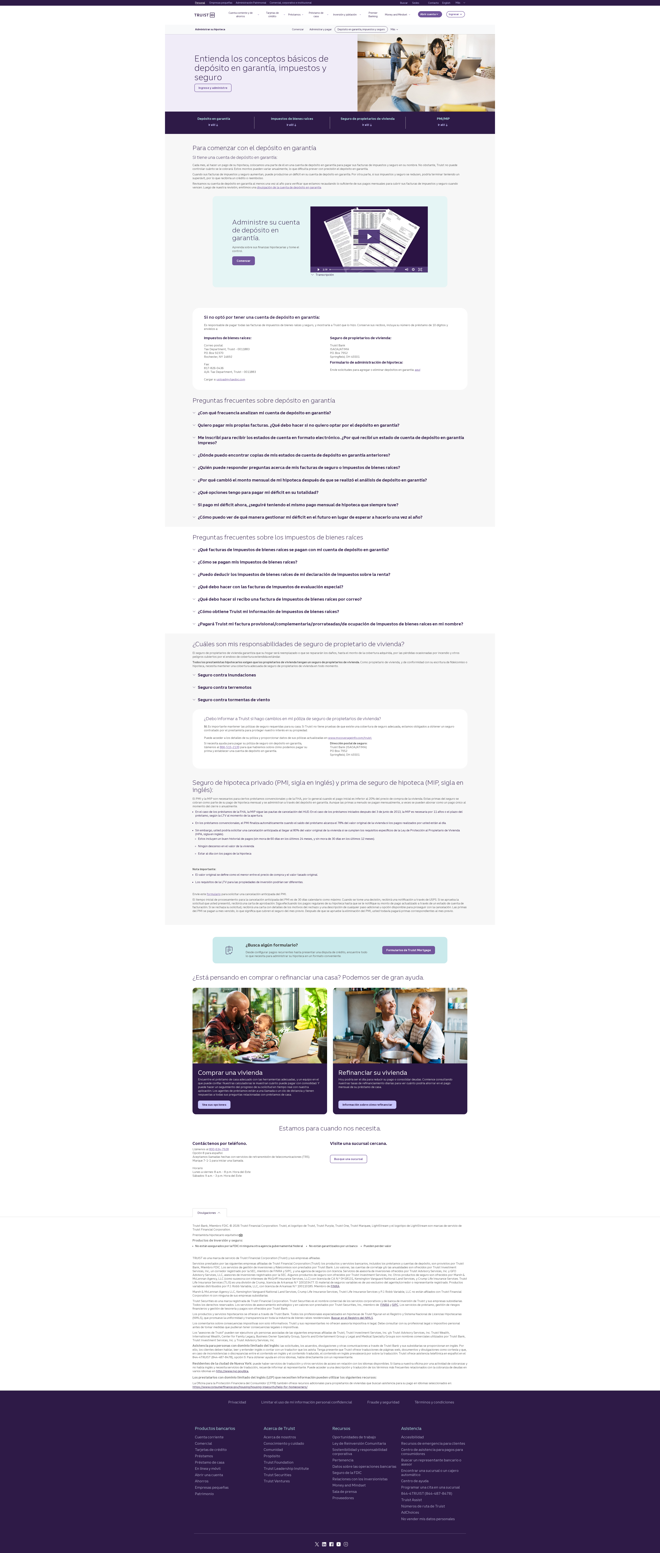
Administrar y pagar (321, 29)
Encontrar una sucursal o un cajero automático (430, 1472)
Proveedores (343, 1498)
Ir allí (214, 125)
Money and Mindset (349, 1485)
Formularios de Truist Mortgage (410, 951)
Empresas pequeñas (212, 1487)
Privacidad (237, 1402)
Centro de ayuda (414, 1481)
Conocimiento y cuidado (284, 1443)
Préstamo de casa (209, 1462)
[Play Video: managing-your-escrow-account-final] (369, 236)
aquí (417, 369)
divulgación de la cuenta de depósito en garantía (289, 187)
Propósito (272, 1456)
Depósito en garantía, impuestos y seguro (361, 29)
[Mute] (406, 269)
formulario (214, 894)
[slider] (366, 269)
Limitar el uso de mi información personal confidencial (306, 1402)
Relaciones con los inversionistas (360, 1479)
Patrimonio (204, 1494)
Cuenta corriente (209, 1437)
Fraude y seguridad (383, 1402)
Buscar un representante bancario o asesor (431, 1462)
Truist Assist (411, 1500)
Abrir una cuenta (209, 1475)
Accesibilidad (412, 1437)
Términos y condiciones (434, 1402)
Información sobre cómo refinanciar (370, 1105)
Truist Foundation (279, 1462)
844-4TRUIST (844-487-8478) (426, 1493)
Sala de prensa (344, 1491)
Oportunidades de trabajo (354, 1437)
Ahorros (201, 1481)
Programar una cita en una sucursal (430, 1487)
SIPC (395, 1304)
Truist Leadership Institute (286, 1468)
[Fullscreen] (420, 269)
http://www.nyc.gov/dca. (232, 1371)
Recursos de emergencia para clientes (433, 1443)
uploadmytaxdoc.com (231, 379)
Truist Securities (277, 1475)
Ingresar (457, 14)
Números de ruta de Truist (423, 1506)
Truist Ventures (277, 1481)
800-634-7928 (219, 1149)
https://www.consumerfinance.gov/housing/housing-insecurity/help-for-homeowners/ (249, 1387)
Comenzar (299, 29)
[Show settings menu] (413, 269)
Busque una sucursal (350, 1160)
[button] (242, 15)
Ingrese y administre (215, 88)
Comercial (203, 1443)
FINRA (335, 1286)
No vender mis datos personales (428, 1519)
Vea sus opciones (216, 1105)
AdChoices (410, 1512)
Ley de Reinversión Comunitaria (359, 1443)
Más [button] (396, 29)
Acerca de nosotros (280, 1437)
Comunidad (273, 1449)
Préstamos (204, 1456)
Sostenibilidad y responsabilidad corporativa (359, 1451)
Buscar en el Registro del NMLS (352, 1318)
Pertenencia (342, 1460)
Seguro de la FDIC (347, 1472)
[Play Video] (318, 269)
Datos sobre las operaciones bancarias (364, 1466)
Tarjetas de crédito (211, 1449)
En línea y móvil (208, 1468)
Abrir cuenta (428, 14)
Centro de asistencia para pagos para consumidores (432, 1451)
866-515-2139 (229, 747)
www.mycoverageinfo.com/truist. (350, 738)
